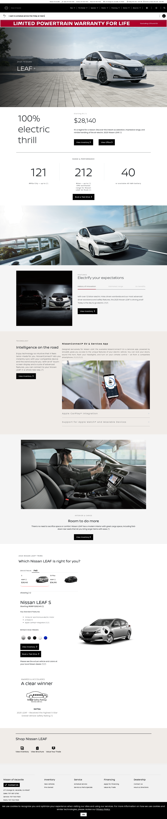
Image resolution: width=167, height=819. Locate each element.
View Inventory (83, 142)
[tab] (106, 343)
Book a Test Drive (83, 197)
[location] (104, 1)
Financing (109, 779)
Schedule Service (80, 784)
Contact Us (13, 785)
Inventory (49, 779)
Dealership (140, 779)
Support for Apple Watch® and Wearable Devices (94, 422)
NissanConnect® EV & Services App (85, 343)
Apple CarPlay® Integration (80, 413)
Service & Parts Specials (83, 787)
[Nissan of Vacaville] (13, 7)
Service (78, 779)
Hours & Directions (141, 787)
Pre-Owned (48, 787)
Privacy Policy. (103, 809)
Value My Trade (110, 787)
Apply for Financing (111, 784)
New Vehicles (49, 784)
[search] (164, 8)
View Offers (106, 142)
